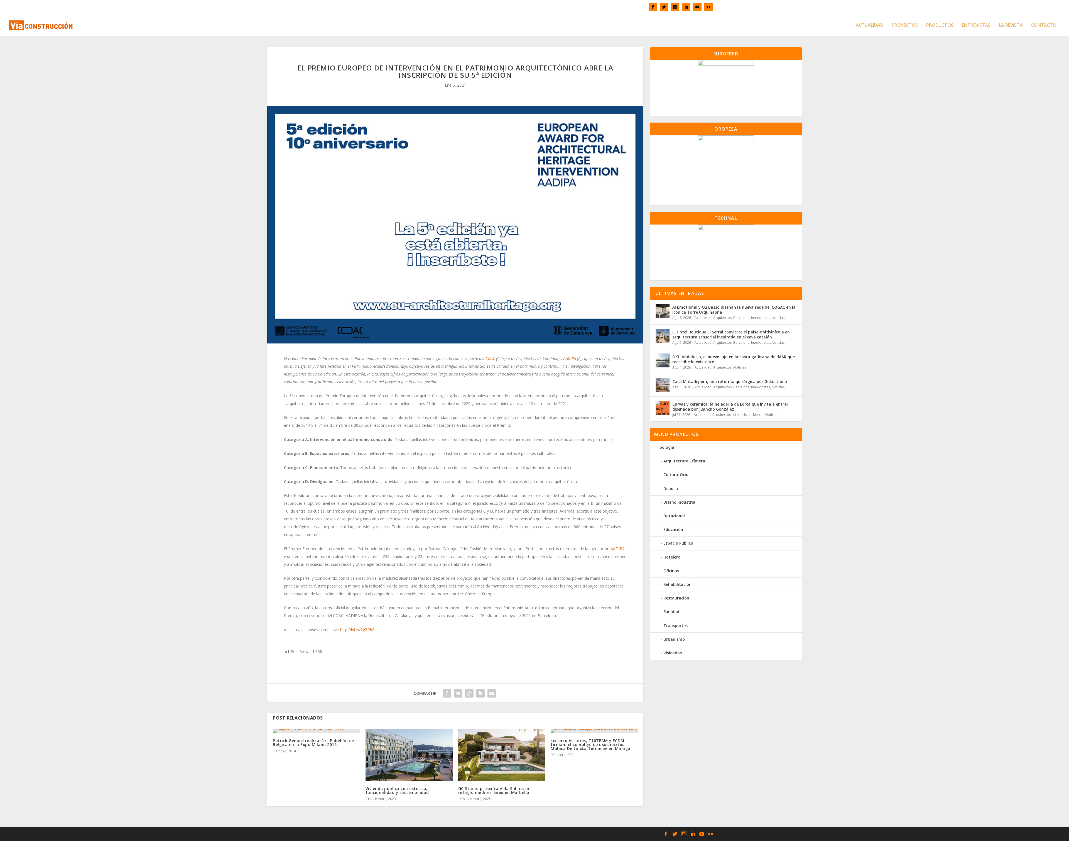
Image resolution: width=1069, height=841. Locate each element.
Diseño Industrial (680, 502)
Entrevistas (976, 25)
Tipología (665, 447)
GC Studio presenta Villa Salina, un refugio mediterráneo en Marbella (494, 790)
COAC (490, 358)
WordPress (451, 834)
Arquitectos (722, 317)
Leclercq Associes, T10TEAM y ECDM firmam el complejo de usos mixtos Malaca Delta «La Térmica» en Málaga (591, 744)
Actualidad (869, 25)
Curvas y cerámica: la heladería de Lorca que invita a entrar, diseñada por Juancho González (731, 406)
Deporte (671, 488)
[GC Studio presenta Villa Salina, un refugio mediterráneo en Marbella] (501, 755)
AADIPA (569, 358)
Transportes (675, 625)
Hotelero (671, 557)
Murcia (758, 414)
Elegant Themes (396, 834)
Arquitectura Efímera (684, 461)
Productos (939, 25)
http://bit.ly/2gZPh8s (358, 629)
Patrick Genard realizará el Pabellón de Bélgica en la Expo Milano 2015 (313, 742)
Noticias (778, 317)
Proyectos (905, 25)
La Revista (1011, 25)
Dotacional (674, 515)
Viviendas (672, 652)
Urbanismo (674, 639)
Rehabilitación (677, 584)
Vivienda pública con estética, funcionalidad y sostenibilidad (397, 790)
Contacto (1043, 25)
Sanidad (671, 611)
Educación (673, 529)
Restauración (676, 598)
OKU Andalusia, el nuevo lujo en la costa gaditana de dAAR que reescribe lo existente (733, 359)
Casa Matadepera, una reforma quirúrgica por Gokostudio (729, 381)
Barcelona (741, 317)
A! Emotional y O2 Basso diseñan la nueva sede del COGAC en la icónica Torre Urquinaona (734, 309)
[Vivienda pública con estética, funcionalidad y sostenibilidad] (409, 755)
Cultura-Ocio (675, 474)
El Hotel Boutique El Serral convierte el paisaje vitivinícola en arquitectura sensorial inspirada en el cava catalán (731, 334)
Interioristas (760, 317)
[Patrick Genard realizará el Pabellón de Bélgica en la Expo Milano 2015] (316, 731)
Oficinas (671, 570)
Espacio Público (678, 543)
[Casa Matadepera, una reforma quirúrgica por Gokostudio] (663, 385)
